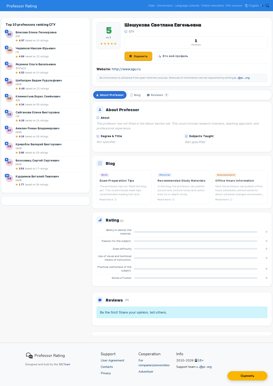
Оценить (141, 56)
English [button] (254, 5)
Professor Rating (21, 6)
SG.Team (64, 364)
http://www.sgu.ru (126, 69)
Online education (212, 5)
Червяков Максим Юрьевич (36, 48)
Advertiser (145, 371)
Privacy (106, 373)
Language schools (186, 5)
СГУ (131, 31)
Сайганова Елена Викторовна (38, 112)
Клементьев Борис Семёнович (38, 96)
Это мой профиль (175, 56)
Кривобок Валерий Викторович (39, 144)
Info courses (234, 5)
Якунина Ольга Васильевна (36, 64)
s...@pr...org (242, 77)
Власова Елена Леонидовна (36, 32)
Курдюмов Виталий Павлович (37, 176)
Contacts (107, 367)
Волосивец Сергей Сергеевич (37, 160)
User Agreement (112, 360)
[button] (267, 5)
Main (151, 5)
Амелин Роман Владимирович (37, 128)
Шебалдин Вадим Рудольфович (39, 80)
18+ (201, 360)
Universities (164, 5)
